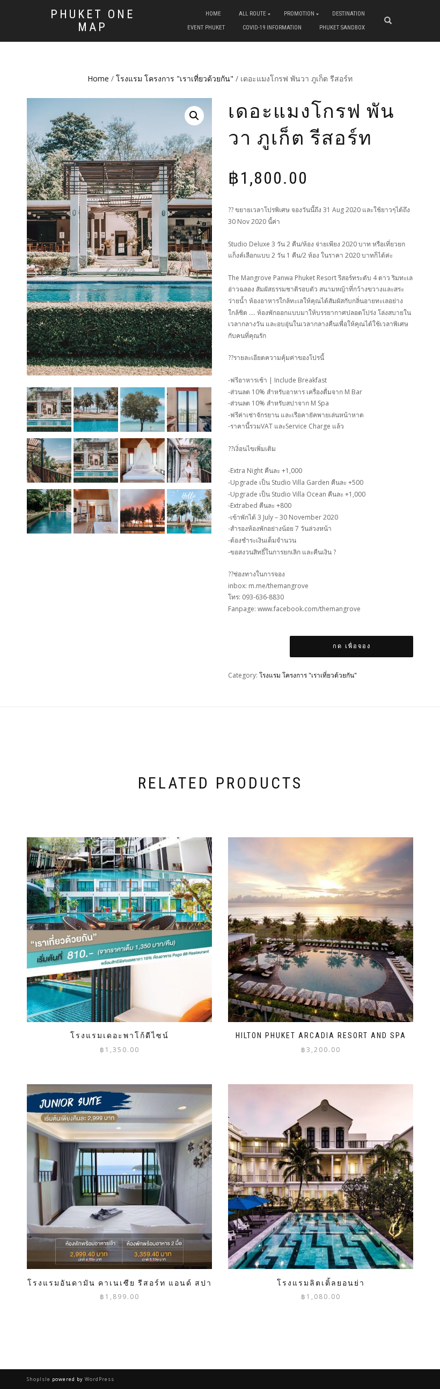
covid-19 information (272, 27)
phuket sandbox (342, 27)
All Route (252, 13)
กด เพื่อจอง (352, 646)
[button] (194, 115)
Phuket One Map (92, 21)
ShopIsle (39, 1379)
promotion (299, 13)
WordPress (98, 1379)
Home (213, 13)
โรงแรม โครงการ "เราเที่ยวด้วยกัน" (174, 78)
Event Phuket (206, 27)
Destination (348, 13)
